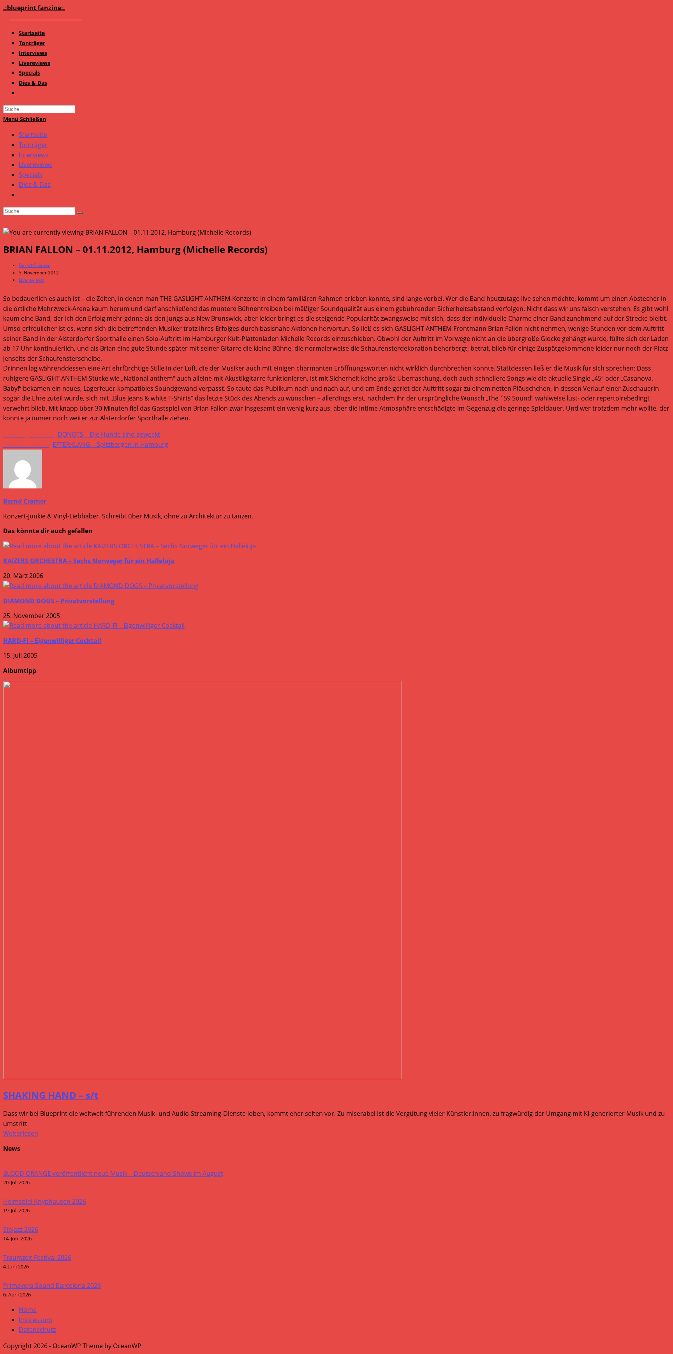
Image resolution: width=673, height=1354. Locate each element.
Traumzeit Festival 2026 (37, 1257)
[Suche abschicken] (80, 213)
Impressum (35, 1319)
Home (28, 1309)
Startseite (33, 134)
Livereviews (35, 164)
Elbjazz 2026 (20, 1229)
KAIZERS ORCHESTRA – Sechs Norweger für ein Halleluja (88, 561)
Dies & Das (35, 184)
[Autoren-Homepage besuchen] (22, 486)
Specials (30, 174)
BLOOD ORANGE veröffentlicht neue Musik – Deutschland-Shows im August (113, 1173)
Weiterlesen (20, 1133)
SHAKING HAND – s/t (50, 1095)
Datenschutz (37, 1329)
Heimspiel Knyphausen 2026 (44, 1201)
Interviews (34, 155)
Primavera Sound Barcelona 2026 (52, 1285)
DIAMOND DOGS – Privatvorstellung (59, 601)
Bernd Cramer (34, 265)
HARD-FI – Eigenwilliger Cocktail (52, 640)
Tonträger (33, 144)
